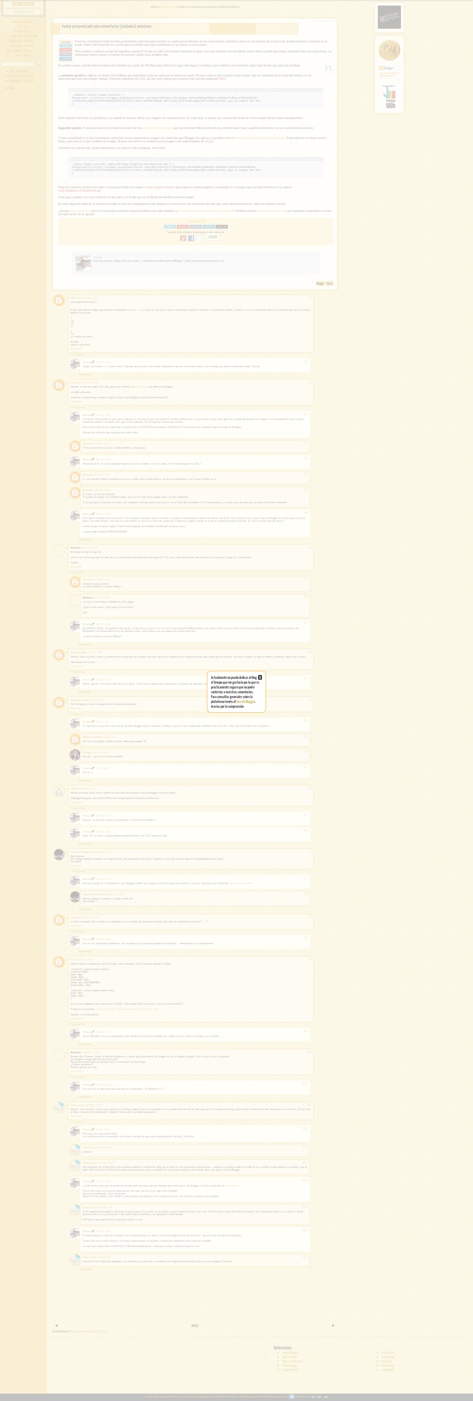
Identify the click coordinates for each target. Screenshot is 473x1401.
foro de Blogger (245, 701)
